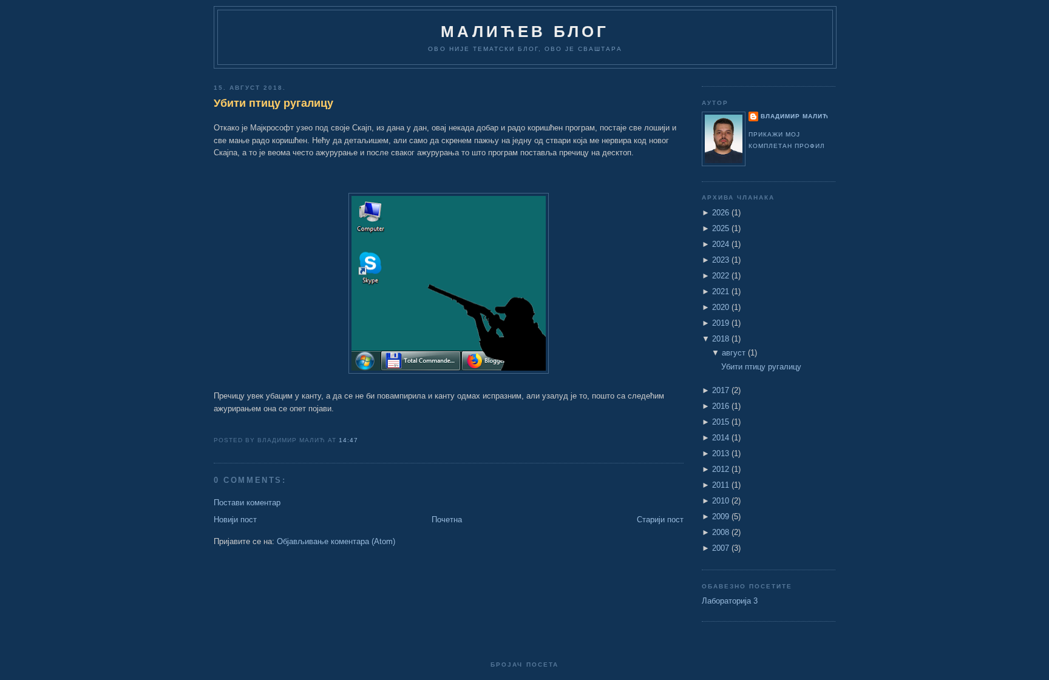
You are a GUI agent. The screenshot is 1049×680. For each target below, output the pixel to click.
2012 (720, 469)
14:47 (348, 440)
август (733, 352)
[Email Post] (362, 440)
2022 (720, 275)
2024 (720, 244)
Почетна (447, 519)
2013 (720, 453)
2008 (720, 532)
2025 (720, 228)
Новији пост (235, 519)
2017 (720, 390)
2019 (720, 323)
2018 (720, 338)
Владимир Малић (795, 116)
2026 (720, 212)
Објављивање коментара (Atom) (336, 541)
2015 (720, 421)
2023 (720, 259)
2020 (720, 307)
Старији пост (660, 519)
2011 (720, 485)
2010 (720, 500)
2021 (720, 291)
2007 (720, 548)
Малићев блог (525, 31)
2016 (720, 406)
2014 (720, 437)
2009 (720, 516)
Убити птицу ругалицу (273, 103)
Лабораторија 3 (730, 600)
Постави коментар (247, 502)
